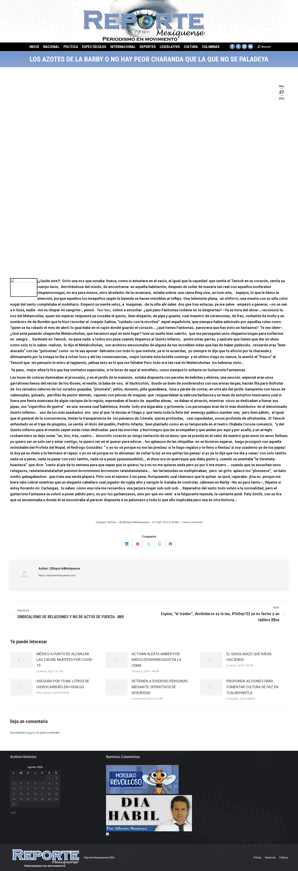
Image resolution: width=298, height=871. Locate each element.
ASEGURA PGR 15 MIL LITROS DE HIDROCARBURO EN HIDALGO (62, 684)
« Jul (12, 812)
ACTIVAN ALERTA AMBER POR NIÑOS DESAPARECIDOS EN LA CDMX (156, 660)
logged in (30, 732)
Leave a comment (192, 522)
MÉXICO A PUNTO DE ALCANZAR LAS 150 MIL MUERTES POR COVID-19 (64, 660)
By (134, 522)
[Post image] (21, 660)
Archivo (111, 522)
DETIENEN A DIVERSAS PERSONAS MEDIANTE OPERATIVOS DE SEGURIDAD (160, 687)
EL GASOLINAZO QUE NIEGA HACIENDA (248, 657)
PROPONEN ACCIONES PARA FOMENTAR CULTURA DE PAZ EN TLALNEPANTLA (252, 687)
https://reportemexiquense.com (57, 575)
